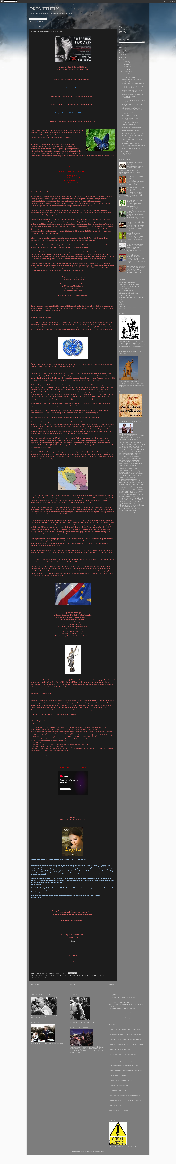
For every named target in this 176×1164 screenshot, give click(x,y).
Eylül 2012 (126, 69)
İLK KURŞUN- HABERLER (127, 282)
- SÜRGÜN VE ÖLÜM (115, 1105)
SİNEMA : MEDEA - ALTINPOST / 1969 (133, 84)
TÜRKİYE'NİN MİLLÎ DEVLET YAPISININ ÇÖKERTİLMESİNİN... (132, 108)
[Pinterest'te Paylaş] (76, 973)
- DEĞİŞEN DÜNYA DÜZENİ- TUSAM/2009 (121, 1076)
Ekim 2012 (126, 66)
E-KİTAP (121, 299)
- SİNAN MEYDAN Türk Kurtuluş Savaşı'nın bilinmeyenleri (124, 1095)
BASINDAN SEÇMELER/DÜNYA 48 (129, 284)
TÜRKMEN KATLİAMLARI (130, 122)
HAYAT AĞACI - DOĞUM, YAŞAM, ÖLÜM (134, 233)
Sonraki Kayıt (36, 984)
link (73, 941)
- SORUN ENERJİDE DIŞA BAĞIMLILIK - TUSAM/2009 (124, 1066)
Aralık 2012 (126, 62)
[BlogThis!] (71, 973)
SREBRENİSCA (103, 975)
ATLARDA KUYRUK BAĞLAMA (136, 266)
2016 (122, 50)
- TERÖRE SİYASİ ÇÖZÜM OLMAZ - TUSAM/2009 (122, 1049)
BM (46, 975)
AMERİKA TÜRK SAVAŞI (129, 124)
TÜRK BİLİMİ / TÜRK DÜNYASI (128, 293)
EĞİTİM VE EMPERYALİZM (130, 131)
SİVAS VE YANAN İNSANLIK (130, 143)
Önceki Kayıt (110, 984)
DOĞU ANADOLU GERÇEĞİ (130, 116)
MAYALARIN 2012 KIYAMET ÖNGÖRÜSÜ (130, 119)
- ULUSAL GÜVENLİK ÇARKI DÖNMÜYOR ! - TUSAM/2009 (125, 1071)
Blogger (87, 1151)
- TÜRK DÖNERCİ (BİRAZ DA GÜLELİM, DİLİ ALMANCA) (125, 1100)
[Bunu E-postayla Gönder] (69, 973)
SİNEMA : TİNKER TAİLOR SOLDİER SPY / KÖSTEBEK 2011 (133, 87)
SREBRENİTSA (35, 977)
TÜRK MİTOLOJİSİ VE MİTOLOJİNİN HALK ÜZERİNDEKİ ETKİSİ (133, 76)
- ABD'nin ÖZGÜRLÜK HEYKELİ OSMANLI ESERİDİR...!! (125, 1039)
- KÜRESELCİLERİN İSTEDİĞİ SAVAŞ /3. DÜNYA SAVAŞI (125, 1018)
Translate (41, 21)
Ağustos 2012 (126, 71)
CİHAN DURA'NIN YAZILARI (127, 288)
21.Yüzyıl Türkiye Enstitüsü (39, 756)
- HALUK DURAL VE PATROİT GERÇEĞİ (120, 1013)
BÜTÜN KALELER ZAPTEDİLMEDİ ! (133, 133)
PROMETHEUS (44, 9)
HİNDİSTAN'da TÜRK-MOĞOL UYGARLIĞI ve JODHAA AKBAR (135, 189)
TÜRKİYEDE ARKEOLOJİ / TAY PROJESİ (131, 297)
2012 (122, 59)
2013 (122, 57)
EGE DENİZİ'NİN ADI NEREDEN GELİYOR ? (133, 255)
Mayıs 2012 (126, 154)
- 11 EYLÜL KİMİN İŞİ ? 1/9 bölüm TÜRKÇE (121, 1061)
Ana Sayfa (73, 984)
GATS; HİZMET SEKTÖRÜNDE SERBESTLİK (131, 97)
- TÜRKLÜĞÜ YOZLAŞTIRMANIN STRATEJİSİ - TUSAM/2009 (126, 1044)
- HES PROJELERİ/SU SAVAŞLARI (118, 1085)
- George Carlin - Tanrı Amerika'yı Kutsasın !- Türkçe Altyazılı (125, 1029)
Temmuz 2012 (126, 74)
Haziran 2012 (126, 151)
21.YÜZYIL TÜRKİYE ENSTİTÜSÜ (129, 286)
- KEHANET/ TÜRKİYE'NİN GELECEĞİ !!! (120, 1081)
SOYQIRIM (95, 975)
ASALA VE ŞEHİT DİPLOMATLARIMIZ (133, 146)
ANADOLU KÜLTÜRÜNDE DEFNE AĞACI (134, 201)
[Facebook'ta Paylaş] (74, 973)
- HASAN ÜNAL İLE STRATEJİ (117, 1090)
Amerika (38, 975)
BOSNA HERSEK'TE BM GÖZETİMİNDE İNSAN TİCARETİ (126, 1034)
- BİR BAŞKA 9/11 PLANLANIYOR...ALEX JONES (122, 997)
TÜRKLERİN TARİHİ (46, 977)
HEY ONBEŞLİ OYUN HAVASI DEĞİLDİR (120, 1110)
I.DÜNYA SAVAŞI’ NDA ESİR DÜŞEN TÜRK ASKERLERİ (135, 244)
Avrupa (43, 975)
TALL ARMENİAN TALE (126, 291)
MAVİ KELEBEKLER (78, 975)
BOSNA (50, 975)
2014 (122, 55)
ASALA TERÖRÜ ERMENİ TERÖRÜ (132, 148)
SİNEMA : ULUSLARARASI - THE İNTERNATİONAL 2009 (132, 90)
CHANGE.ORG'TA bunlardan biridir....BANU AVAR (122, 1008)
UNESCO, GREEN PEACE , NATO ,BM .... (121, 1003)
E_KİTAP (121, 302)
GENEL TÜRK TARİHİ (125, 295)
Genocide (55, 975)
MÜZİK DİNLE (123, 306)
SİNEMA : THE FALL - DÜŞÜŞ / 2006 (132, 94)
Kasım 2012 (126, 64)
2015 (122, 52)
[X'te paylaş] (73, 973)
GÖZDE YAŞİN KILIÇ (65, 975)
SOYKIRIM (88, 975)
